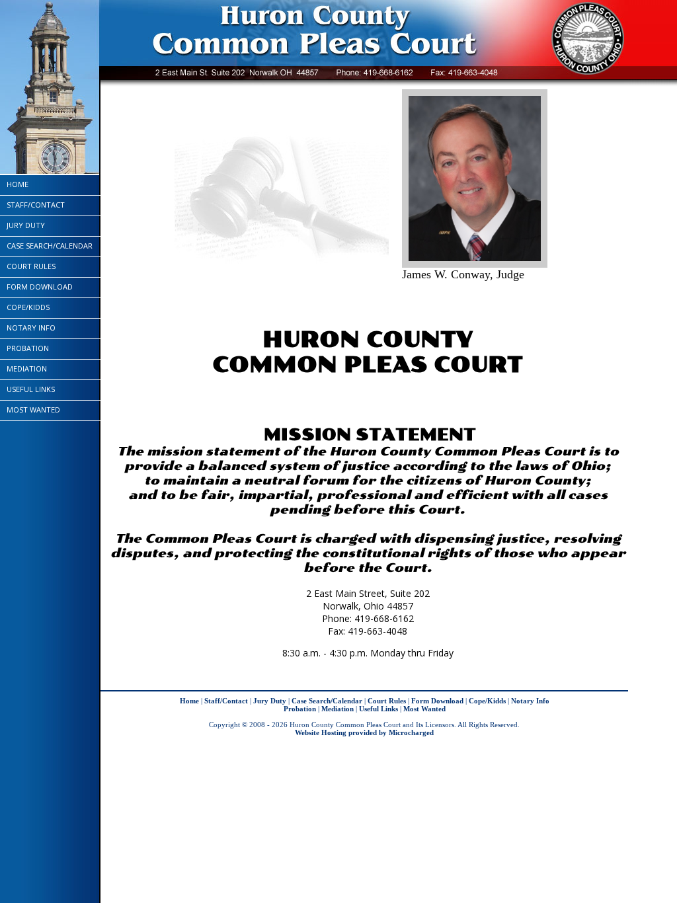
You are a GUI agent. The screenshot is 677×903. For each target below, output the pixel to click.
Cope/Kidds (487, 701)
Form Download (40, 287)
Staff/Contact (36, 205)
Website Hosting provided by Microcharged (364, 732)
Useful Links (31, 389)
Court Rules (31, 266)
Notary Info (31, 328)
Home (17, 184)
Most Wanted (33, 409)
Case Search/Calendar (50, 246)
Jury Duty (26, 225)
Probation (28, 348)
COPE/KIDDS (28, 307)
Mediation (27, 368)
